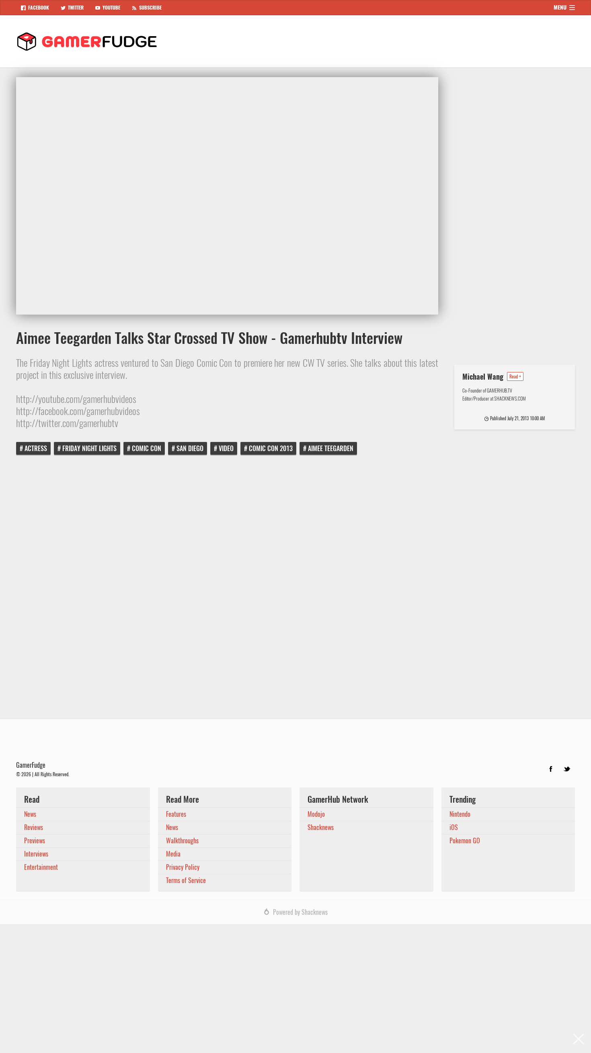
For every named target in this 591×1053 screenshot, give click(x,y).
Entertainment (41, 867)
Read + (515, 376)
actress (36, 448)
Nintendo (459, 814)
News (30, 814)
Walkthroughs (182, 840)
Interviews (36, 854)
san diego (189, 448)
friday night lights (89, 448)
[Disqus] (295, 592)
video (226, 448)
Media (173, 854)
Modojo (316, 814)
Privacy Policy (182, 867)
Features (176, 814)
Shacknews (321, 827)
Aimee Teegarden (330, 448)
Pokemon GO (464, 840)
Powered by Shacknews (300, 912)
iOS (453, 827)
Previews (34, 840)
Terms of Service (186, 880)
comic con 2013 (271, 448)
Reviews (33, 827)
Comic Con (146, 448)
